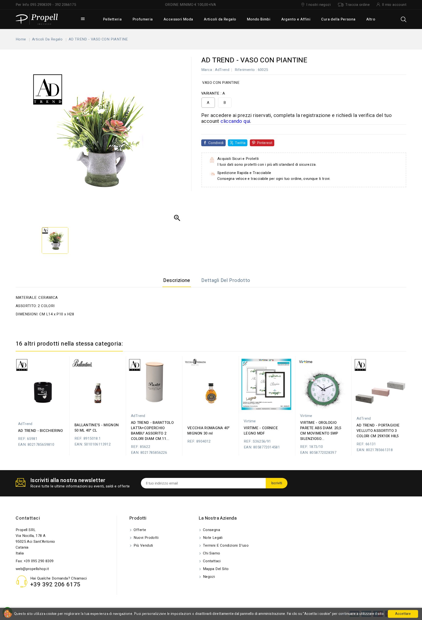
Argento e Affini (295, 19)
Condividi (216, 142)
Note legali (212, 537)
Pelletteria (112, 19)
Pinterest (265, 142)
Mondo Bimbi (258, 19)
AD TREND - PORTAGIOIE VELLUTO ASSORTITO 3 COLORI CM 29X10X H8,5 (378, 431)
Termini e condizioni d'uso (225, 545)
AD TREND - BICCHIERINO (40, 430)
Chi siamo (211, 553)
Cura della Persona (338, 19)
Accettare (403, 613)
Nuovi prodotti (145, 537)
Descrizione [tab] (176, 280)
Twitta (240, 142)
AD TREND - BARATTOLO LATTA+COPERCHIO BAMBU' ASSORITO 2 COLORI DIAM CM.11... (152, 430)
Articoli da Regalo (220, 19)
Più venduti (143, 545)
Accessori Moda (178, 19)
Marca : (207, 69)
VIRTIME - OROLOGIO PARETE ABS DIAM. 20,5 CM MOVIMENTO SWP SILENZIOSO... (320, 430)
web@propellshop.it (32, 569)
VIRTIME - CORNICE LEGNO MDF (261, 430)
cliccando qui (235, 121)
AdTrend (222, 69)
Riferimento (245, 69)
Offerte (139, 530)
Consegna (211, 530)
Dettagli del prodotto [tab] (225, 280)
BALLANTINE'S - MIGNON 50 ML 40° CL (96, 427)
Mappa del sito (215, 569)
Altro (370, 19)
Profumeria (143, 19)
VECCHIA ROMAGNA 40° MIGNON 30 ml (208, 430)
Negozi (208, 576)
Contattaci (28, 518)
